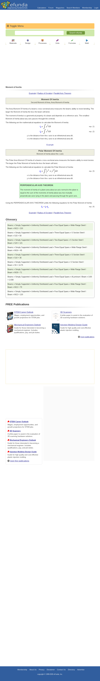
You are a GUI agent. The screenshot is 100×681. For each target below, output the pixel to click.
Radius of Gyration (44, 93)
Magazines (60, 8)
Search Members (73, 8)
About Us (32, 670)
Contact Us (61, 670)
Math (87, 43)
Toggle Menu (16, 26)
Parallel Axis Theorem (62, 93)
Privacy (41, 670)
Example (32, 93)
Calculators (41, 8)
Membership (87, 8)
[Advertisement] (24, 554)
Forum (51, 8)
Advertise (80, 670)
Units (57, 43)
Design (27, 43)
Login (96, 8)
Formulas (72, 43)
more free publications (19, 461)
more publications (87, 337)
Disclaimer (51, 670)
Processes (43, 43)
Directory (71, 670)
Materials (13, 43)
